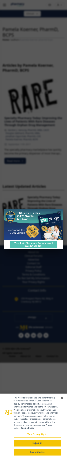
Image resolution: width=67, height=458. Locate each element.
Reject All (37, 443)
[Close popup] (59, 213)
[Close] (62, 398)
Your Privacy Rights (37, 434)
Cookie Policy (27, 428)
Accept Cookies (37, 452)
